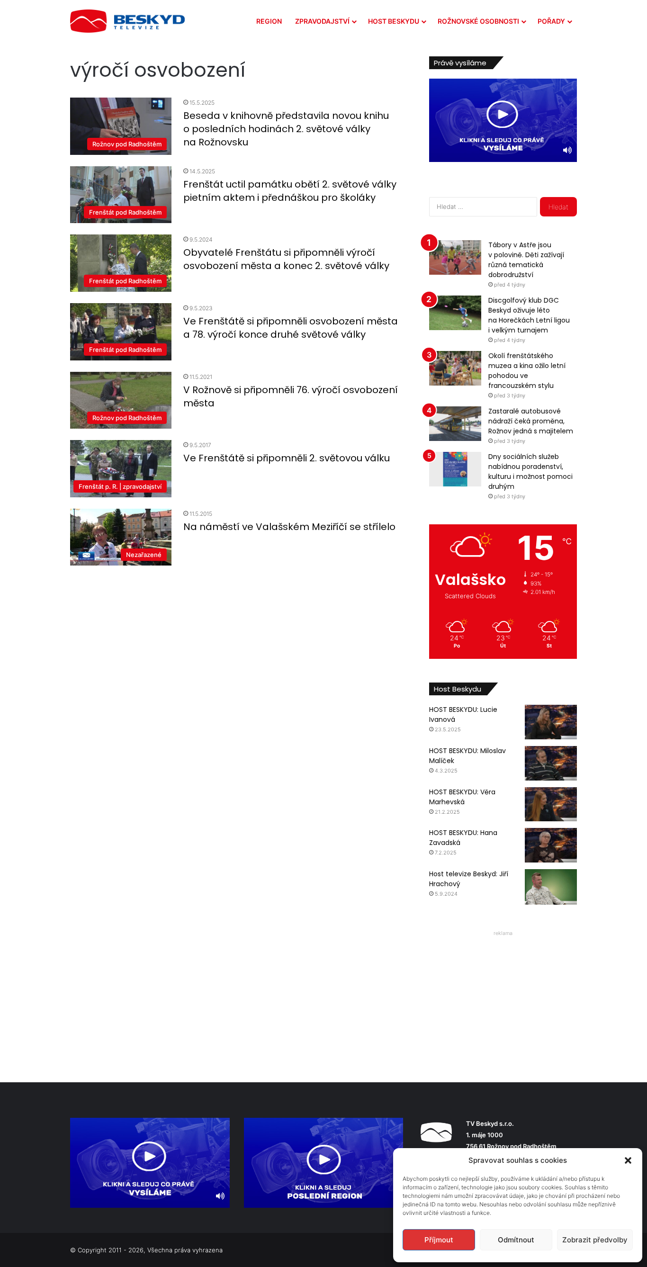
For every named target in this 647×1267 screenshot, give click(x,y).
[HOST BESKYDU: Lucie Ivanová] (551, 722)
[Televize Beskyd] (127, 21)
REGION (269, 21)
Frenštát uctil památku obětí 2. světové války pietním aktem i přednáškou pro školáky (289, 191)
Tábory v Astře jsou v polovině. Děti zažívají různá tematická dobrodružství (526, 259)
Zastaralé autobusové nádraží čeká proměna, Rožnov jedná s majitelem (530, 421)
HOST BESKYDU (393, 21)
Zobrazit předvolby (595, 1239)
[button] (628, 1160)
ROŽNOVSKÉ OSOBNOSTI (478, 21)
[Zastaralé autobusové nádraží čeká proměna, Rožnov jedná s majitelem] (455, 423)
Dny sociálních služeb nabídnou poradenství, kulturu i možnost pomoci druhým (530, 471)
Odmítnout (516, 1239)
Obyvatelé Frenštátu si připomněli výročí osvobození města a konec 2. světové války (286, 259)
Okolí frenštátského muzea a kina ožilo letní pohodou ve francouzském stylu (527, 370)
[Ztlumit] (567, 150)
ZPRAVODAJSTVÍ (322, 21)
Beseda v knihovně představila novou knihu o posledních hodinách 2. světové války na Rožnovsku (286, 129)
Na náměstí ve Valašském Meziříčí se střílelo (289, 526)
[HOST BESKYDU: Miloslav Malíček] (551, 763)
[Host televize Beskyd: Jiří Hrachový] (551, 887)
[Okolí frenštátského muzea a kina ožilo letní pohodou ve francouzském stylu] (455, 368)
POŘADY (551, 21)
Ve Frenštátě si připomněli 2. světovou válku (286, 458)
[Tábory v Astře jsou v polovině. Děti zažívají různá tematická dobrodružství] (455, 257)
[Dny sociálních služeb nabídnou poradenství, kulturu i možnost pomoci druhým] (455, 469)
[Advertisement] (503, 999)
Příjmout (438, 1239)
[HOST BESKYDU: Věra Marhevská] (551, 804)
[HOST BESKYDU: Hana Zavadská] (551, 845)
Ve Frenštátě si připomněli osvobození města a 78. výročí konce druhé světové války (290, 328)
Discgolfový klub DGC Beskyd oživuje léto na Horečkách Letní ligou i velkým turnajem (529, 315)
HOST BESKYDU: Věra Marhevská (462, 797)
